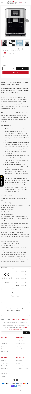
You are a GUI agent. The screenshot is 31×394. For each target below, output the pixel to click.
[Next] (27, 20)
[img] (7, 278)
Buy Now (15, 72)
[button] (2, 2)
